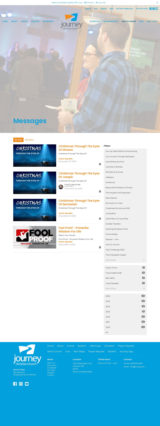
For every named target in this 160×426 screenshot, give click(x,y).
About (14, 21)
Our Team (51, 370)
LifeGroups (48, 21)
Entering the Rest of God (117, 229)
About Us (51, 363)
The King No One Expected (118, 193)
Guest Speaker (125, 283)
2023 (125, 311)
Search (88, 8)
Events (24, 21)
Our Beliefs (51, 368)
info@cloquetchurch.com (138, 367)
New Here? (51, 365)
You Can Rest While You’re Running (121, 151)
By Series (29, 140)
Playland (50, 373)
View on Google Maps (82, 371)
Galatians (110, 177)
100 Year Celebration (124, 8)
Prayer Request (111, 21)
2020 (125, 327)
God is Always (111, 234)
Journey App (126, 351)
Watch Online (129, 21)
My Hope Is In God (114, 203)
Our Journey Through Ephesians (120, 156)
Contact (50, 375)
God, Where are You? (115, 162)
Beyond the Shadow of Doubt (119, 187)
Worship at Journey (114, 172)
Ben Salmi (125, 278)
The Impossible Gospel (116, 255)
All (107, 332)
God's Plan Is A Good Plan (117, 219)
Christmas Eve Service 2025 (118, 208)
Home (5, 21)
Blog (111, 8)
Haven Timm (125, 268)
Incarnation (111, 213)
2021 (125, 322)
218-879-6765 (142, 8)
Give (96, 8)
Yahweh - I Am (112, 239)
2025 (125, 301)
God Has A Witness (114, 167)
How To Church (112, 244)
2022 (125, 317)
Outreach (95, 21)
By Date (18, 140)
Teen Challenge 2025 (115, 250)
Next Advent (111, 198)
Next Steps (152, 21)
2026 (125, 296)
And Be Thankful (113, 224)
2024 (125, 306)
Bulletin (104, 8)
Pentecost (110, 182)
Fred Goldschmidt (125, 273)
